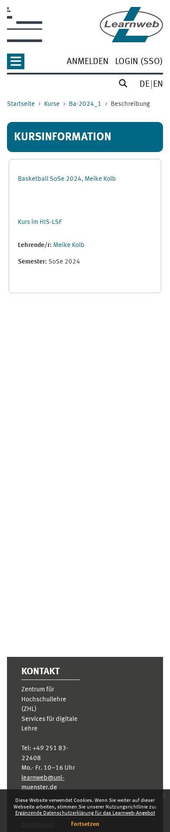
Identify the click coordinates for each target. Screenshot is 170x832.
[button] (15, 64)
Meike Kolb (69, 245)
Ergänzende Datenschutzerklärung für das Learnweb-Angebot (85, 813)
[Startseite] (131, 24)
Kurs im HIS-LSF (40, 222)
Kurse (52, 104)
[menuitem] (88, 62)
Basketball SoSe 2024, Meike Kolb (67, 179)
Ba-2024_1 (85, 104)
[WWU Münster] (24, 24)
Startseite (21, 104)
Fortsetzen (85, 824)
